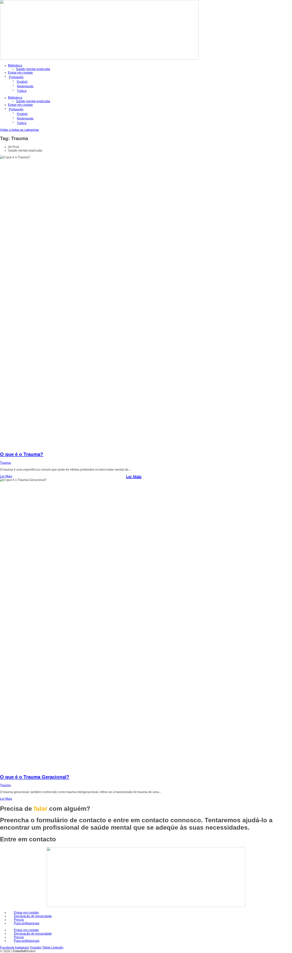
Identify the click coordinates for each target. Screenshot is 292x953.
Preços (19, 919)
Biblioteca (15, 65)
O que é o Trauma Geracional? (34, 777)
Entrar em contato (20, 72)
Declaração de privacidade (33, 916)
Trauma (5, 462)
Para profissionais (26, 923)
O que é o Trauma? (21, 454)
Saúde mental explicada (33, 69)
